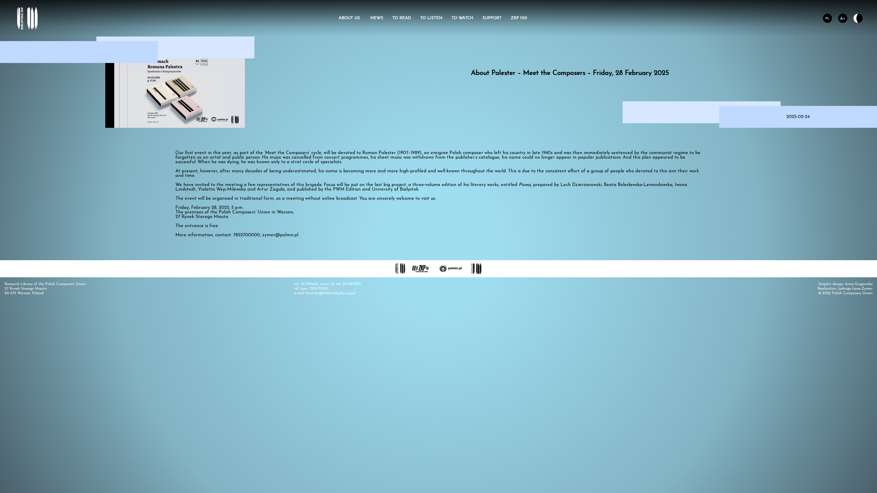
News (376, 18)
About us (350, 18)
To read (401, 18)
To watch (462, 18)
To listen (431, 18)
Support (492, 18)
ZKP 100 (519, 18)
